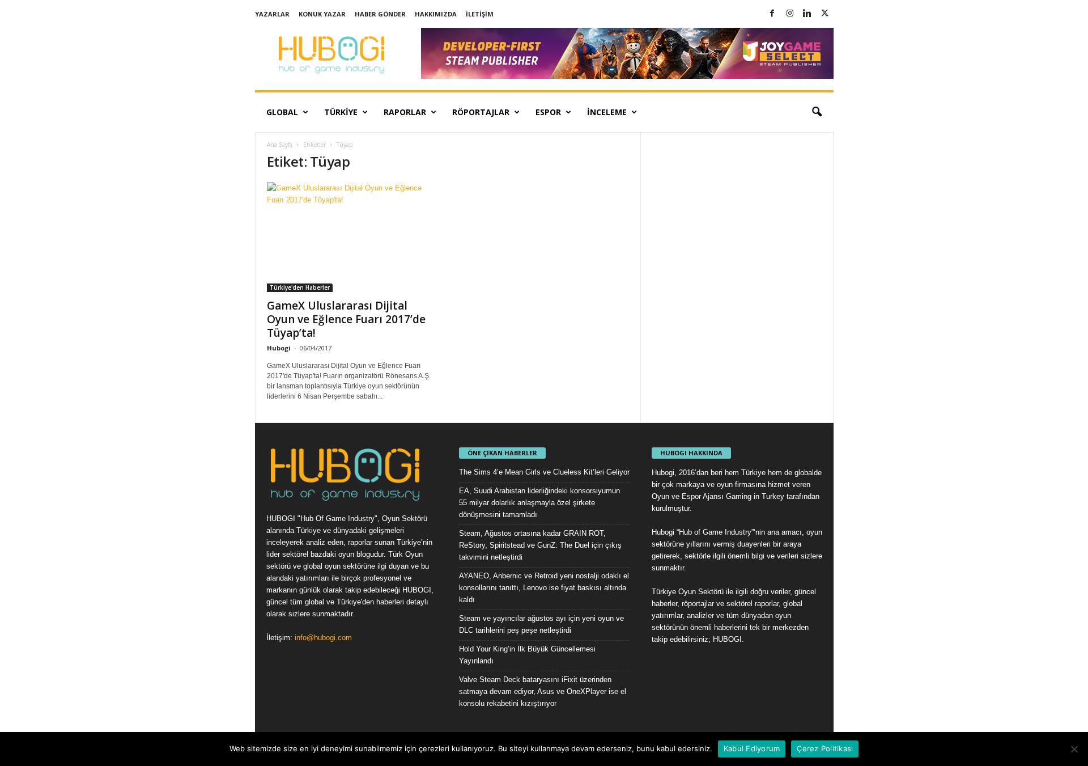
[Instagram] (790, 14)
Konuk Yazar (322, 14)
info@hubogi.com (323, 637)
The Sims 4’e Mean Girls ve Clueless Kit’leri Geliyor (544, 472)
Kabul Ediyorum (752, 748)
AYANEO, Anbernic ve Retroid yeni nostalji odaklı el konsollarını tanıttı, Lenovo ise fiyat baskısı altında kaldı (544, 588)
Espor (548, 112)
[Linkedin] (807, 14)
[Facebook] (772, 14)
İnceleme (607, 112)
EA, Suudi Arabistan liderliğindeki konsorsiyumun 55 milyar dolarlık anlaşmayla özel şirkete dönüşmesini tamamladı (539, 502)
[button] (816, 112)
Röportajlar (480, 112)
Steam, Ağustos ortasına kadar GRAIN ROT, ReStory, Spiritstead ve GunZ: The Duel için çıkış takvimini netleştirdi (540, 545)
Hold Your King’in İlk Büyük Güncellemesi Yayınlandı (527, 655)
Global (282, 112)
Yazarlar (272, 14)
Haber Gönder (380, 14)
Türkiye (341, 112)
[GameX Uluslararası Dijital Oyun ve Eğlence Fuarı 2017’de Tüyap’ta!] (352, 237)
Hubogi (279, 348)
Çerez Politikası (825, 748)
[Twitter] (825, 14)
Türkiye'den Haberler (300, 287)
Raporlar (405, 112)
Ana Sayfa (279, 145)
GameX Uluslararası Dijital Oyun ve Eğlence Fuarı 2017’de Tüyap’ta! (346, 319)
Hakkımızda (436, 14)
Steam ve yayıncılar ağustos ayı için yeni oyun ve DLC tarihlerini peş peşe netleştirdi (541, 624)
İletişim (480, 14)
